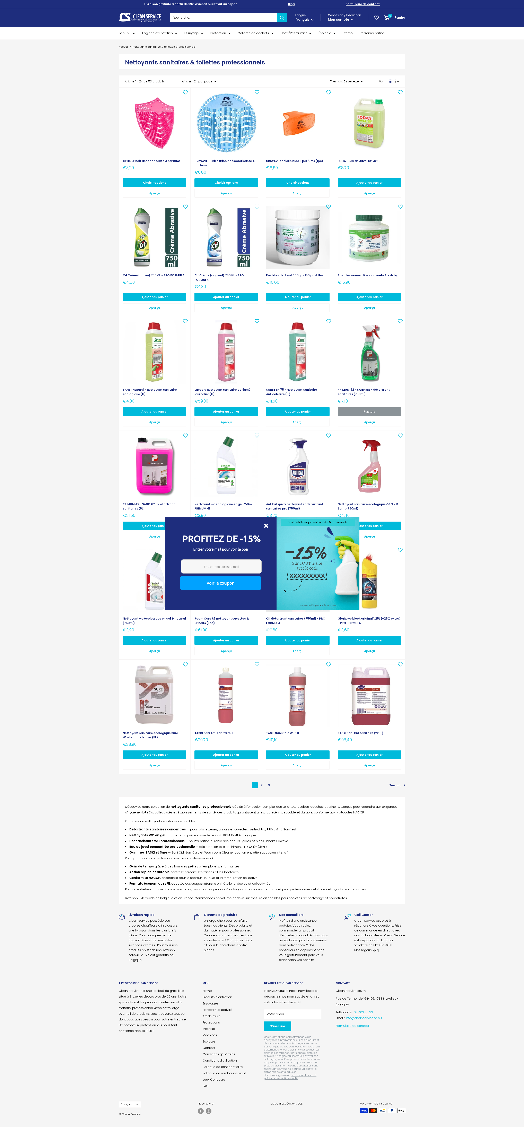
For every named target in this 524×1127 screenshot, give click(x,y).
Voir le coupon (221, 583)
